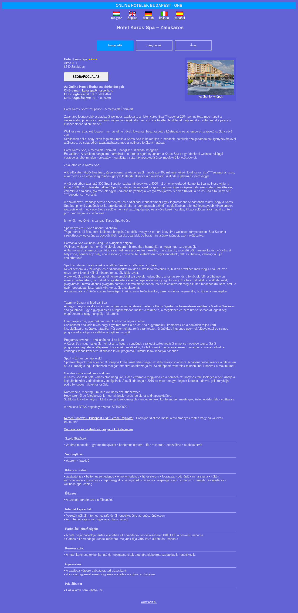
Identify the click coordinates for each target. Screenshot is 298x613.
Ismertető (115, 45)
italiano (164, 18)
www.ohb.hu (149, 602)
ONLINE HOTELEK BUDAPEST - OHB (149, 5)
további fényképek (210, 96)
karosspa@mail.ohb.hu (97, 90)
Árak (193, 45)
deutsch (148, 18)
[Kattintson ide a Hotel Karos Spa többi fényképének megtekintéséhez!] (210, 93)
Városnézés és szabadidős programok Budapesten (98, 429)
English (132, 18)
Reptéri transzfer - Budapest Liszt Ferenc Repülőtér (98, 418)
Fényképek (154, 45)
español (179, 18)
